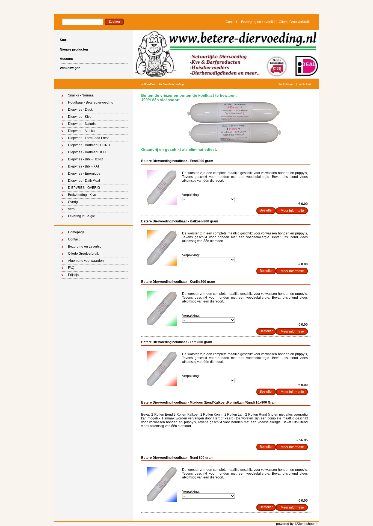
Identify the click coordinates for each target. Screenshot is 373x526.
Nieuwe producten (74, 49)
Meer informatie (292, 211)
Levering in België (81, 216)
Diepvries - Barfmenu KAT (87, 152)
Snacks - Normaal (81, 95)
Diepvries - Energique (84, 173)
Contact (231, 21)
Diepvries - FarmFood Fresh (88, 138)
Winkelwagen (70, 68)
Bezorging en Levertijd (258, 21)
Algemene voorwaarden (86, 261)
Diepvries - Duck (80, 109)
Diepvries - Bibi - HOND (85, 159)
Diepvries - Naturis (82, 124)
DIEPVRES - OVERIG (84, 188)
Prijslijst (73, 275)
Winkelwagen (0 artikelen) (295, 84)
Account (66, 59)
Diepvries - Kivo (79, 117)
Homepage (76, 232)
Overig (73, 202)
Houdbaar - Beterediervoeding (164, 84)
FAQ (71, 268)
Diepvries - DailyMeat (84, 181)
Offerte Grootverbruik (294, 21)
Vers (71, 209)
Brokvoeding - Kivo (82, 195)
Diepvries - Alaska (81, 131)
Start (63, 40)
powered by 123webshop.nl (296, 524)
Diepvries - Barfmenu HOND (89, 145)
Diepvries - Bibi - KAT (83, 166)
